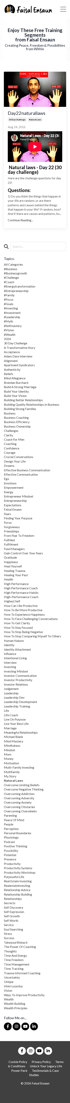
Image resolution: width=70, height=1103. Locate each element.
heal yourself (13, 566)
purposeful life (14, 877)
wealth (9, 999)
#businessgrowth (15, 273)
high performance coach (21, 588)
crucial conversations (18, 457)
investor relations (16, 684)
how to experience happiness (24, 614)
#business (10, 269)
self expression (14, 912)
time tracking (14, 968)
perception (11, 829)
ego (6, 478)
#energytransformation (19, 286)
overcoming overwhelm (20, 811)
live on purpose (15, 719)
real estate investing (18, 881)
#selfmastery (13, 326)
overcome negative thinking (24, 789)
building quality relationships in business (31, 404)
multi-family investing (19, 767)
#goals (8, 304)
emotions (10, 483)
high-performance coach (21, 597)
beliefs (8, 374)
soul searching (13, 929)
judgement (11, 688)
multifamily (12, 772)
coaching (10, 444)
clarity (8, 435)
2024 (7, 339)
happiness (11, 562)
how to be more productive (23, 610)
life (6, 710)
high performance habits (21, 592)
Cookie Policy (18, 1062)
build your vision (15, 395)
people (8, 824)
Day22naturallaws (26, 113)
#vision (9, 330)
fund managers (14, 549)
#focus (8, 299)
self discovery (13, 907)
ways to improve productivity (24, 995)
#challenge (11, 277)
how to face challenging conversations (31, 619)
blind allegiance (14, 378)
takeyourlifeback (16, 942)
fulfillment (11, 544)
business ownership (17, 426)
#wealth (9, 334)
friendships (11, 531)
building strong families (20, 409)
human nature (14, 640)
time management (16, 964)
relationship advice (17, 890)
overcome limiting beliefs (21, 785)
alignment (11, 361)
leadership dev (14, 697)
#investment (12, 312)
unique (8, 981)
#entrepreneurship (16, 291)
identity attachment (17, 649)
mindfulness (12, 745)
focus (8, 522)
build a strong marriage (20, 387)
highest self (12, 601)
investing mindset (16, 671)
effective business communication (27, 470)
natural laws (35, 119)
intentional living (15, 658)
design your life (15, 461)
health (8, 579)
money (8, 758)
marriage (10, 728)
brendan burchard (16, 382)
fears (7, 514)
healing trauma (14, 570)
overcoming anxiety (18, 802)
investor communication (20, 675)
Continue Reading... (20, 220)
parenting (10, 815)
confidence (11, 448)
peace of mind (14, 820)
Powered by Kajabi (35, 1097)
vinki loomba (13, 986)
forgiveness (12, 527)
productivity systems (18, 868)
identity (9, 645)
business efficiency (17, 422)
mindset (9, 750)
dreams (9, 465)
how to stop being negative (23, 632)
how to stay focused (18, 627)
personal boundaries (17, 833)
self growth (12, 916)
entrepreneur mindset (18, 496)
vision (8, 990)
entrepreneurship (15, 500)
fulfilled (9, 540)
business (10, 413)
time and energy (15, 955)
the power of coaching (20, 946)
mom (7, 754)
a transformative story (19, 347)
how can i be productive (21, 605)
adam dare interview (18, 356)
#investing (11, 308)
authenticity (12, 369)
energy (8, 492)
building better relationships (23, 400)
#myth (8, 321)
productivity (12, 863)
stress (8, 933)
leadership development (20, 702)
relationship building (18, 894)
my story (10, 776)
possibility (11, 850)
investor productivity (18, 680)
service (9, 925)
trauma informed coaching (22, 973)
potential (10, 855)
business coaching (16, 417)
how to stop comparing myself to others (32, 636)
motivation (11, 763)
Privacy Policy (41, 1062)
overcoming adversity (19, 798)
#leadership (12, 317)
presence (10, 859)
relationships (13, 898)
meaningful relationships (21, 732)
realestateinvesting (17, 885)
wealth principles (15, 1008)
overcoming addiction (19, 794)
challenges (11, 430)
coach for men (14, 439)
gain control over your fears (23, 553)
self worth (11, 920)
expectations (12, 505)
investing (10, 667)
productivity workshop (19, 872)
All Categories (13, 264)
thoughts (10, 951)
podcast (9, 842)
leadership (11, 693)
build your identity (16, 391)
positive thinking (15, 846)
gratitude (10, 557)
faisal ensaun (13, 509)
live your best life (16, 723)
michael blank (13, 737)
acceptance (12, 352)
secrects (9, 903)
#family (9, 295)
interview (10, 662)
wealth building (14, 1003)
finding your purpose (18, 518)
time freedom (14, 960)
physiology (11, 837)
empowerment (14, 487)
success (9, 938)
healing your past (16, 575)
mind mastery (13, 741)
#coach (9, 282)
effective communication (21, 474)
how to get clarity (17, 623)
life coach (11, 715)
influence (10, 654)
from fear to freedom (19, 535)
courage (9, 452)
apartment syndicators (19, 365)
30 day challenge (17, 119)
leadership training (17, 706)
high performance (16, 584)
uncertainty (12, 977)
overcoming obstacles (19, 807)
